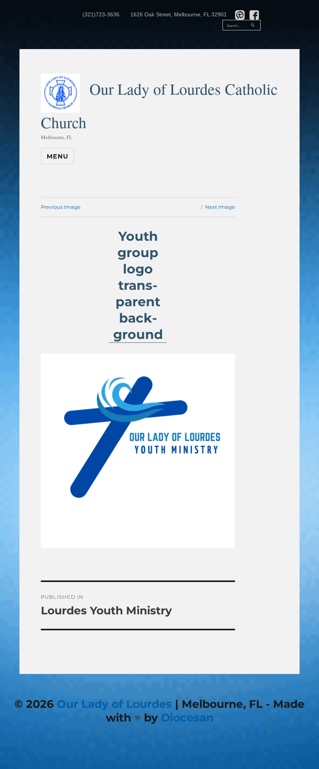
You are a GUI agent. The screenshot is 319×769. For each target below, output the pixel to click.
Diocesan (187, 717)
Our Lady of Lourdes (114, 704)
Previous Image (61, 207)
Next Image (220, 207)
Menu (57, 156)
